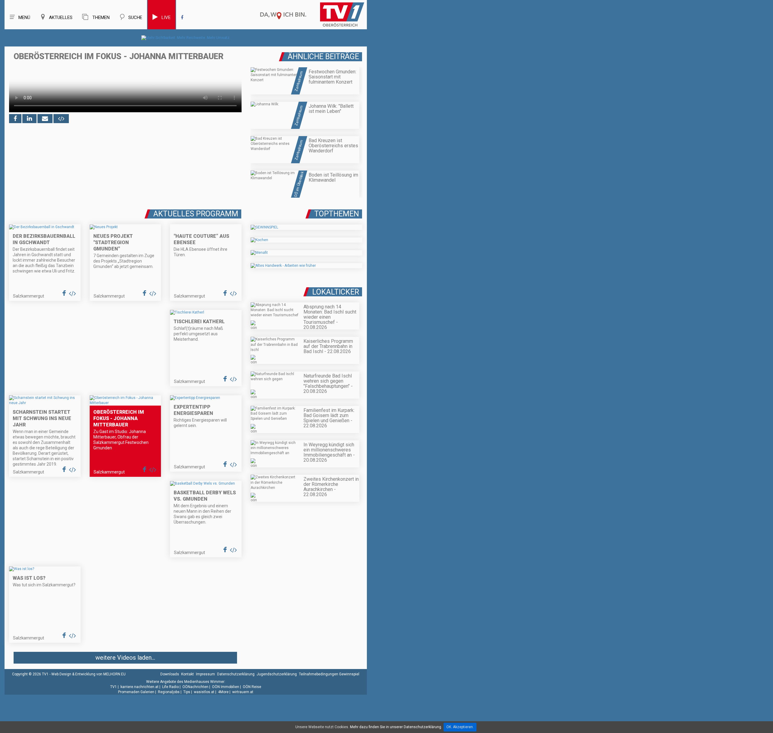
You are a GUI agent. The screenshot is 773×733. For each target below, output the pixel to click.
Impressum (205, 674)
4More (223, 692)
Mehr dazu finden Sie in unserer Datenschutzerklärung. (396, 727)
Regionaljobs (169, 692)
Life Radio (170, 687)
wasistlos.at (204, 692)
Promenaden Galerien (136, 692)
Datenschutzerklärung (236, 674)
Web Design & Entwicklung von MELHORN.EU (88, 674)
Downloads (169, 674)
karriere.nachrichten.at (139, 687)
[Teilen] (45, 118)
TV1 (113, 687)
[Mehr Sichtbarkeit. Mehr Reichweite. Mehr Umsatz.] (185, 38)
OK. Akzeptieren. (460, 727)
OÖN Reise (252, 687)
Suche (135, 17)
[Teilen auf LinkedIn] (29, 118)
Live (166, 17)
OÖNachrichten (195, 687)
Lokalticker (335, 292)
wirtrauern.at (242, 692)
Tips (186, 692)
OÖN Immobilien (225, 687)
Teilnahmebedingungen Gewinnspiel (329, 674)
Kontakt (187, 674)
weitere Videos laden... (125, 657)
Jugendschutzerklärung (277, 674)
